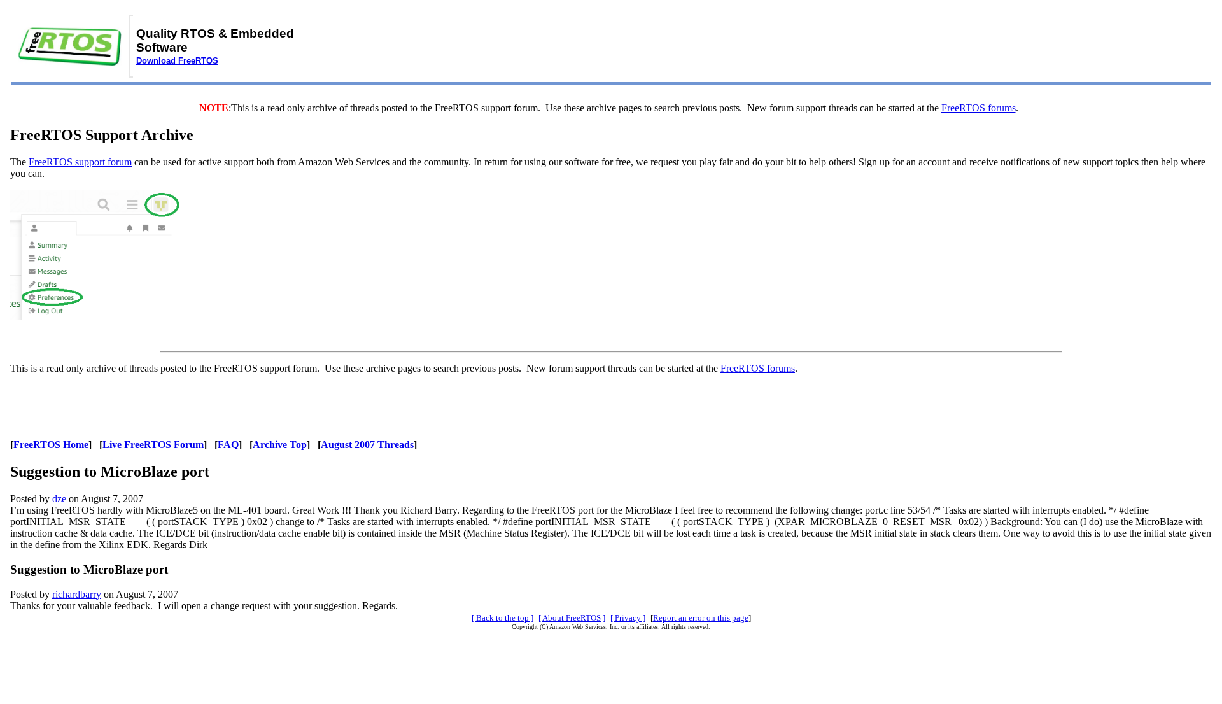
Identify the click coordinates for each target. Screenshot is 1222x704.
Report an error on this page (700, 618)
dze (59, 498)
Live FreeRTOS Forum (153, 444)
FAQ (228, 444)
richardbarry (76, 594)
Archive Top (280, 444)
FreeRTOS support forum (80, 162)
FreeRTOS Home (50, 444)
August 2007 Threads (367, 444)
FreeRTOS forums (978, 107)
